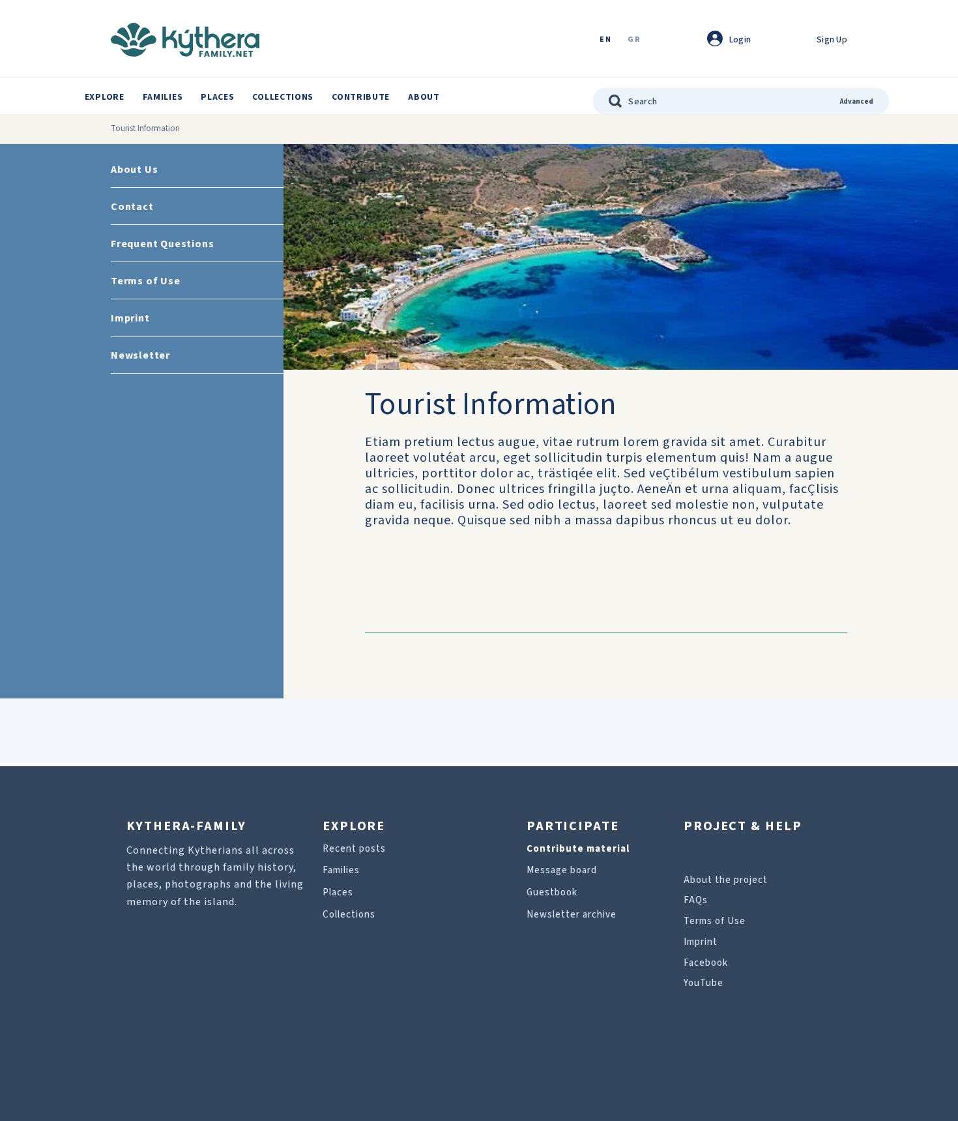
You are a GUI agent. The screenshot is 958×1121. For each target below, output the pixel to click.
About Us (134, 169)
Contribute (361, 97)
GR (634, 40)
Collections (282, 97)
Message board (562, 870)
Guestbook (552, 892)
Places (217, 97)
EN (605, 40)
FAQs (696, 900)
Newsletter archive (572, 914)
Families (163, 97)
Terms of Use (146, 281)
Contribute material (578, 849)
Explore (104, 97)
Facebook (706, 963)
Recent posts (354, 849)
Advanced (856, 101)
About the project (726, 880)
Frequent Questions (162, 244)
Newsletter (140, 355)
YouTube (703, 983)
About (424, 97)
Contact (132, 207)
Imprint (130, 318)
